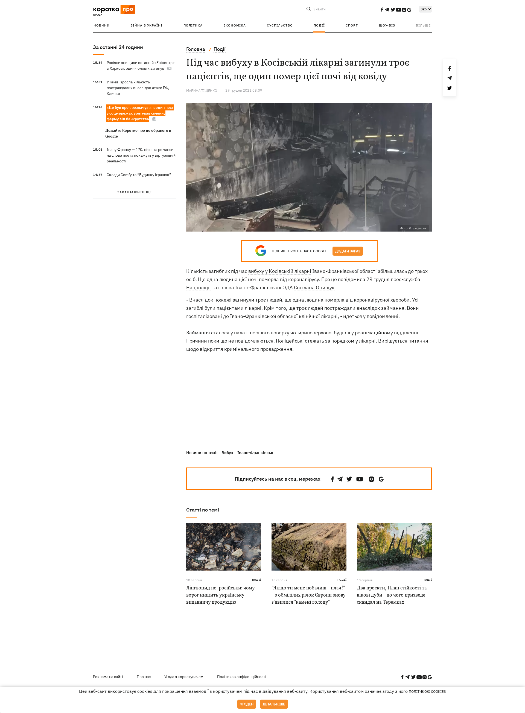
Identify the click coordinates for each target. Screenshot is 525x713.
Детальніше (274, 704)
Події (319, 25)
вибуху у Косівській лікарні (279, 271)
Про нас (144, 676)
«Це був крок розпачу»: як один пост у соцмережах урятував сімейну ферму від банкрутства (140, 113)
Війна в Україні (146, 25)
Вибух (227, 452)
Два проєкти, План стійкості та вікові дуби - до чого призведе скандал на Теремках (392, 595)
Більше (423, 25)
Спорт (352, 25)
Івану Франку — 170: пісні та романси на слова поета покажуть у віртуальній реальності (141, 155)
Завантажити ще (134, 192)
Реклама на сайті (108, 676)
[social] (382, 9)
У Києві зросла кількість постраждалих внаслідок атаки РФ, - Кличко (139, 88)
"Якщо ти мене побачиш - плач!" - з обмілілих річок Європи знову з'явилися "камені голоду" (308, 595)
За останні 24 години (118, 47)
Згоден (246, 704)
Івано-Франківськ (255, 452)
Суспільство (280, 25)
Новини (102, 25)
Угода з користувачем (183, 676)
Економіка (234, 25)
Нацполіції (198, 287)
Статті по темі (202, 510)
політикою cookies (427, 691)
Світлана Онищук (314, 287)
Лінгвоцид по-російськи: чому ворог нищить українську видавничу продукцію (220, 595)
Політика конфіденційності (241, 676)
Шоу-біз (387, 25)
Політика (193, 25)
